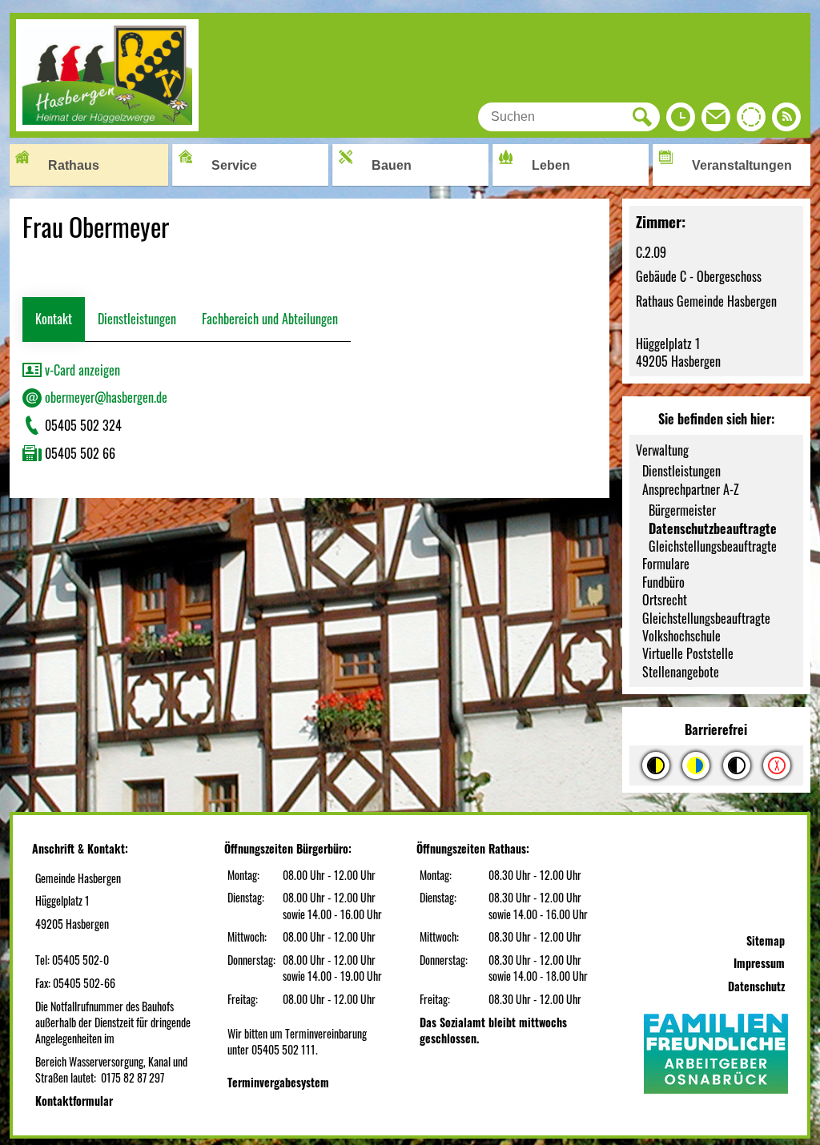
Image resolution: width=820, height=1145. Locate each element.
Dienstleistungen (137, 318)
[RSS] (786, 121)
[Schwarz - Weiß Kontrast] (736, 765)
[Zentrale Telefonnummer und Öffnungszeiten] (680, 121)
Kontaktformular (74, 1100)
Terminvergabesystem (278, 1082)
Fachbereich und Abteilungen (270, 318)
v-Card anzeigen (81, 370)
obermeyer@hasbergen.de (104, 397)
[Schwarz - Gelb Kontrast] (655, 765)
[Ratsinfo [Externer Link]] (751, 121)
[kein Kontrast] (776, 765)
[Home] (107, 125)
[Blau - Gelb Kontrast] (695, 765)
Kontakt (53, 318)
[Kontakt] (716, 121)
